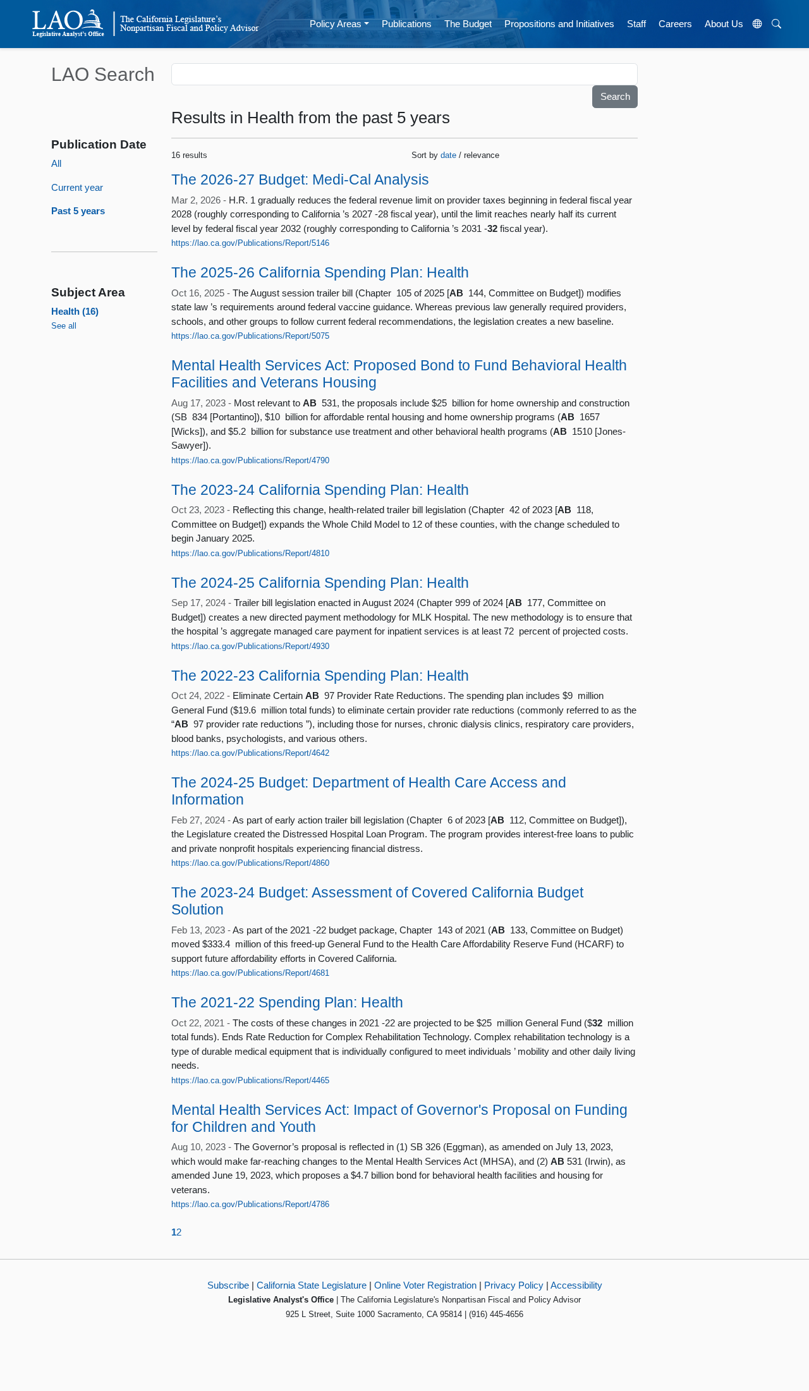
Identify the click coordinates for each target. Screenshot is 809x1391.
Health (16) (75, 311)
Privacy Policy (514, 1285)
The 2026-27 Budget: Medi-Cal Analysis (300, 180)
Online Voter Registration (425, 1285)
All (56, 163)
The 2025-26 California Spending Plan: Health (320, 273)
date (448, 155)
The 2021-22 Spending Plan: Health (287, 1003)
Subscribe (228, 1285)
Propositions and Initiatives (559, 23)
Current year (77, 187)
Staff (636, 23)
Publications (407, 23)
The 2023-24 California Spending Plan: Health (320, 490)
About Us (724, 23)
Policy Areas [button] (336, 23)
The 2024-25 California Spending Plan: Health (320, 583)
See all (63, 326)
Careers (675, 23)
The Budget (468, 23)
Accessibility (576, 1285)
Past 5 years (78, 210)
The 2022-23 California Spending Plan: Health (320, 676)
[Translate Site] (757, 24)
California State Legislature (312, 1285)
